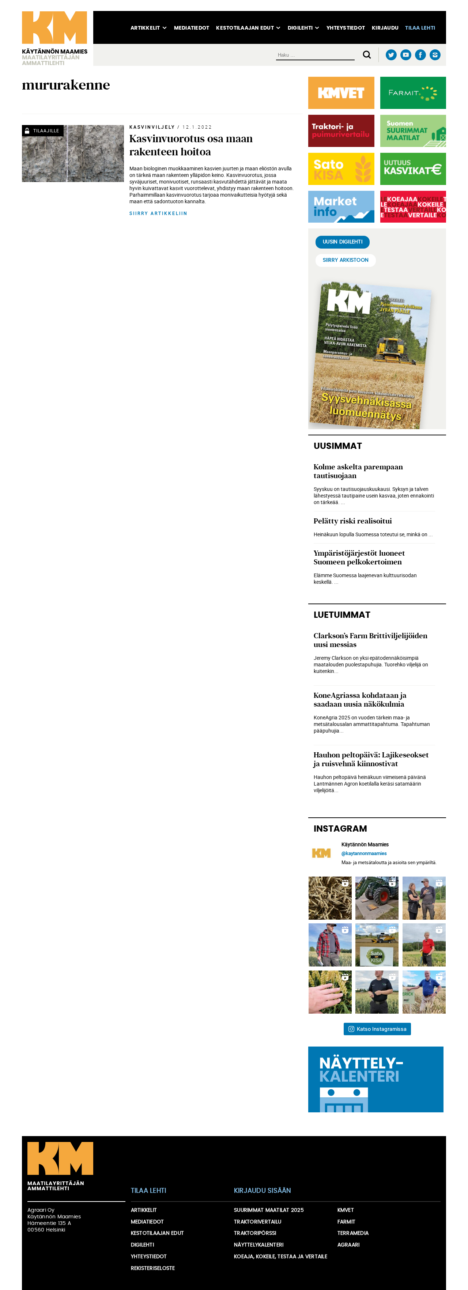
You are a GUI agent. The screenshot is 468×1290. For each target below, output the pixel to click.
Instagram (435, 55)
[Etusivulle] (57, 38)
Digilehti (300, 28)
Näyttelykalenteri (258, 1245)
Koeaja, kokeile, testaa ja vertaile (280, 1256)
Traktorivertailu (257, 1222)
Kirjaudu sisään (262, 1191)
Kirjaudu (385, 28)
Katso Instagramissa (382, 1029)
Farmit (346, 1222)
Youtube (405, 55)
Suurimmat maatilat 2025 (269, 1210)
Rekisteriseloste (153, 1268)
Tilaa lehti (420, 28)
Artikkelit (145, 28)
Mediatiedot (192, 28)
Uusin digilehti (342, 242)
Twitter (391, 55)
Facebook (420, 55)
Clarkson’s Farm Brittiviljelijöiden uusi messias (370, 640)
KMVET (345, 1210)
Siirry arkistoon (346, 260)
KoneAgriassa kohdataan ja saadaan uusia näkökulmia (360, 700)
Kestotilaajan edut (245, 28)
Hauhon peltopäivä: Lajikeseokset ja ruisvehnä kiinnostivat (371, 759)
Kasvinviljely (152, 127)
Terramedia (353, 1233)
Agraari (348, 1245)
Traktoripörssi (255, 1233)
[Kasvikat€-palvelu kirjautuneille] (411, 169)
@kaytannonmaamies (364, 853)
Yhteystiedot (346, 28)
